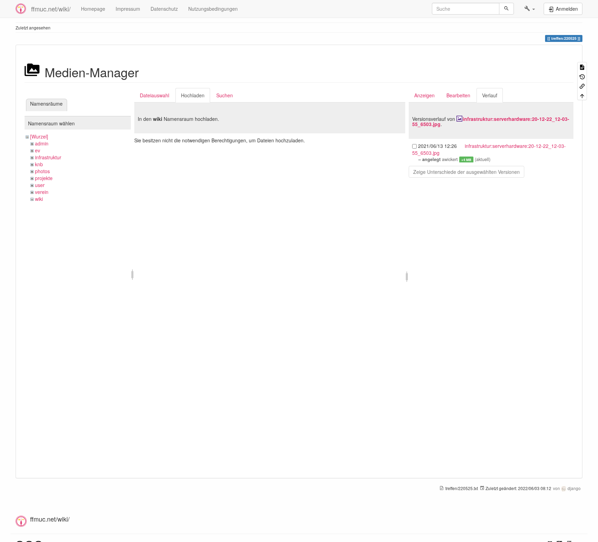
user (40, 184)
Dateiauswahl (154, 95)
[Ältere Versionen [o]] (582, 76)
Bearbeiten (458, 95)
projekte (44, 178)
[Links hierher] (582, 85)
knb (39, 164)
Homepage (93, 8)
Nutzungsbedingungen (213, 8)
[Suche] (506, 9)
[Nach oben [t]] (582, 95)
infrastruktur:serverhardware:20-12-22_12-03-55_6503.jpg (490, 121)
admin (41, 143)
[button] (529, 8)
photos (42, 171)
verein (41, 191)
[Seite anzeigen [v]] (582, 66)
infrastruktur (48, 157)
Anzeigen (424, 95)
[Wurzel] (39, 136)
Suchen (224, 95)
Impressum (128, 8)
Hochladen (193, 95)
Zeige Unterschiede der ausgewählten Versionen (466, 171)
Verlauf (489, 95)
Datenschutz (164, 8)
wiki (39, 198)
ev (37, 150)
